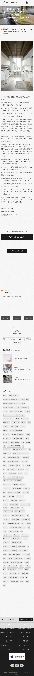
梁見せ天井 (25, 492)
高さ (4, 496)
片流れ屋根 (10, 446)
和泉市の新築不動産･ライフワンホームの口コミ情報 (15, 399)
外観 (23, 442)
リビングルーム (7, 485)
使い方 (4, 465)
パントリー (24, 461)
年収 (17, 427)
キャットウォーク (20, 516)
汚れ (27, 469)
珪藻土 (14, 473)
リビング (14, 434)
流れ (29, 423)
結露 (16, 566)
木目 (10, 577)
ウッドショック (21, 547)
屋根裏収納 (5, 562)
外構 (12, 508)
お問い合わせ (21, 415)
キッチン (17, 461)
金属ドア (28, 566)
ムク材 (18, 465)
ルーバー (5, 574)
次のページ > (29, 318)
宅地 (4, 566)
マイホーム (5, 427)
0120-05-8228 (18, 237)
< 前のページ (5, 318)
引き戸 (9, 570)
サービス (5, 411)
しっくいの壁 (10, 469)
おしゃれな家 (19, 430)
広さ (4, 558)
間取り (27, 434)
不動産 (17, 419)
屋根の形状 (5, 442)
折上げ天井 (25, 458)
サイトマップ (25, 649)
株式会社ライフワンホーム (9, 415)
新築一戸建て (20, 438)
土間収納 (28, 465)
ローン (12, 427)
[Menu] (31, 3)
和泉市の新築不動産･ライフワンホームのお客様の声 (15, 407)
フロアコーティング (16, 543)
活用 (19, 492)
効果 (18, 519)
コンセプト (15, 396)
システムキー (6, 516)
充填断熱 (20, 562)
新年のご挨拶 (12, 554)
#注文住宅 (17, 343)
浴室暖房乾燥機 (14, 581)
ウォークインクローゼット (9, 550)
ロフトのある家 (7, 438)
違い (19, 458)
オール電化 (27, 558)
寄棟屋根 (28, 442)
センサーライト (25, 519)
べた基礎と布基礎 (12, 458)
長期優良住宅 (26, 488)
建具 (4, 570)
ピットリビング (13, 527)
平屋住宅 (28, 523)
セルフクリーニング (8, 512)
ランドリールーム (17, 488)
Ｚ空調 (26, 570)
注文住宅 (23, 423)
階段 (12, 500)
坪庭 (9, 496)
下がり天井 (10, 461)
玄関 (13, 516)
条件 (4, 492)
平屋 (14, 438)
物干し (16, 531)
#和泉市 (28, 339)
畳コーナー (23, 485)
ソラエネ (14, 539)
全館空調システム (7, 535)
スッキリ (20, 570)
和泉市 (4, 396)
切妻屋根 (17, 442)
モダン (4, 531)
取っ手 (14, 570)
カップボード (6, 543)
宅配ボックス (6, 539)
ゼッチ (19, 539)
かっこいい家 (6, 434)
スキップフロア (7, 488)
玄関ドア (21, 566)
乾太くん (12, 504)
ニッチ (25, 539)
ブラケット (21, 512)
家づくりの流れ (25, 419)
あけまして (5, 581)
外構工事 (17, 508)
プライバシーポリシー (8, 419)
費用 (27, 438)
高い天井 (20, 473)
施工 (16, 500)
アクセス (27, 411)
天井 (4, 477)
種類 (12, 442)
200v (22, 523)
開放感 (4, 554)
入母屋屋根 (17, 446)
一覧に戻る (17, 318)
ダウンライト (12, 465)
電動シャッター (25, 535)
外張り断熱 (13, 562)
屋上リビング (22, 500)
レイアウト (15, 485)
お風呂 (18, 554)
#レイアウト (20, 339)
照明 (4, 461)
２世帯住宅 (20, 434)
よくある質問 (19, 411)
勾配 (4, 446)
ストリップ (5, 500)
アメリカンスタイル (22, 450)
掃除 (4, 585)
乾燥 (27, 581)
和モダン (11, 531)
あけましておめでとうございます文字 (12, 481)
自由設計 (5, 430)
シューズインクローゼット (9, 547)
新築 (10, 396)
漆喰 (10, 473)
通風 (27, 574)
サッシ (11, 574)
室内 (21, 531)
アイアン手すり (20, 496)
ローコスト (23, 427)
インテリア (15, 577)
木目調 (4, 577)
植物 (13, 496)
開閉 (23, 574)
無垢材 (4, 473)
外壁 (16, 512)
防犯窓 (13, 519)
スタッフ (12, 411)
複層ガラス (10, 566)
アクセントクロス (24, 504)
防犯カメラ (16, 535)
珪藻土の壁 (21, 469)
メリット (5, 527)
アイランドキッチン (24, 454)
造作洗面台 (5, 508)
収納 (4, 458)
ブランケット (6, 519)
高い (26, 473)
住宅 (14, 450)
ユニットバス (26, 554)
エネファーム (22, 527)
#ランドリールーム (9, 339)
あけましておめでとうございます (15, 477)
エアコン (15, 454)
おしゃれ (12, 430)
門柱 (23, 508)
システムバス (11, 558)
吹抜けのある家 (7, 454)
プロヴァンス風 (7, 450)
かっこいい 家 (15, 423)
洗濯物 (21, 581)
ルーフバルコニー (12, 492)
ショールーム (19, 558)
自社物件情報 (6, 423)
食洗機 (22, 577)
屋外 (4, 523)
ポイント (5, 504)
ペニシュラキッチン (22, 550)
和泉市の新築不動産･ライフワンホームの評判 (14, 403)
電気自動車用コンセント (13, 523)
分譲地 (26, 562)
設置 (17, 504)
